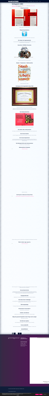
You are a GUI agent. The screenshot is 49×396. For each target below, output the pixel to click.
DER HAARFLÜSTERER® (12, 388)
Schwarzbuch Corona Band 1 (24, 308)
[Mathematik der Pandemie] (24, 169)
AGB (23, 388)
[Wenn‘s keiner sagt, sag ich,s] (24, 264)
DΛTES (28, 1)
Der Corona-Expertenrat (24, 137)
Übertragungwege (24, 304)
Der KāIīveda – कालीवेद (23, 343)
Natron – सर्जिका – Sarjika (23, 344)
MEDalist (13, 6)
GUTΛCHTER (31, 1)
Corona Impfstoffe (24, 325)
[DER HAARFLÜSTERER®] (13, 1)
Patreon (15, 391)
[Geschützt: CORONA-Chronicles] (24, 52)
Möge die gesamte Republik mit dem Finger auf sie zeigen (24, 316)
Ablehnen (41, 394)
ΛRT (35, 1)
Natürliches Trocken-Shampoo (24, 345)
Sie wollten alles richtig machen (24, 129)
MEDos (21, 6)
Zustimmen (37, 394)
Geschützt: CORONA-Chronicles (24, 45)
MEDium (17, 6)
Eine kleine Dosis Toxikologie (24, 299)
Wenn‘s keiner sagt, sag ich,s (24, 242)
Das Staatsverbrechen (24, 111)
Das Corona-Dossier (24, 133)
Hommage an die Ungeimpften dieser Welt (24, 86)
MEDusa (15, 6)
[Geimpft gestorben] (24, 17)
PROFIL (37, 1)
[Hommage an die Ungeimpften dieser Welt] (24, 96)
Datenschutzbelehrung (11, 391)
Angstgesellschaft (24, 295)
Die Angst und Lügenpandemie (24, 40)
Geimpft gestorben (24, 8)
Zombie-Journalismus (24, 312)
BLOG (33, 1)
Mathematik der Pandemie (24, 147)
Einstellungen (4, 394)
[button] (39, 1)
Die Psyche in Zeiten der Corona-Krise (24, 194)
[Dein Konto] (40, 1)
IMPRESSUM (21, 388)
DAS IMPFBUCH (24, 329)
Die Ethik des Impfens (24, 320)
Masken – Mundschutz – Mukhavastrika (24, 62)
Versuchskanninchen (24, 290)
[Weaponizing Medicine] (24, 33)
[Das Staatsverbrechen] (24, 119)
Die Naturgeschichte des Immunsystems (24, 143)
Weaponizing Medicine (24, 30)
